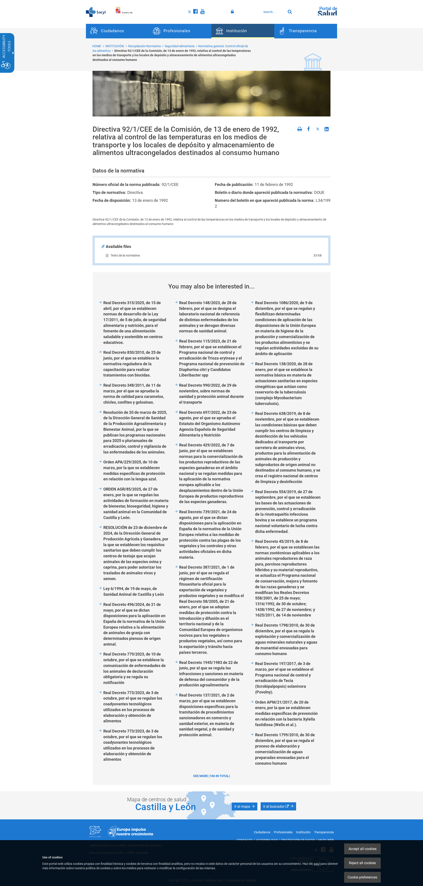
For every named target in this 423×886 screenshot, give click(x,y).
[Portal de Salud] (327, 11)
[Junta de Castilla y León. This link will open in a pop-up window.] (123, 11)
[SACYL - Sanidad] (96, 11)
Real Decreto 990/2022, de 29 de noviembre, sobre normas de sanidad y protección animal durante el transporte (211, 394)
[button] (244, 807)
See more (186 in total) (211, 776)
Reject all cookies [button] (362, 863)
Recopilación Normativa (144, 46)
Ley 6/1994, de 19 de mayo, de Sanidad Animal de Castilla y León (133, 591)
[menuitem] (117, 31)
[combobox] (273, 12)
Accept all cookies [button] (363, 849)
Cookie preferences (362, 877)
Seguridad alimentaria (180, 46)
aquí (317, 863)
